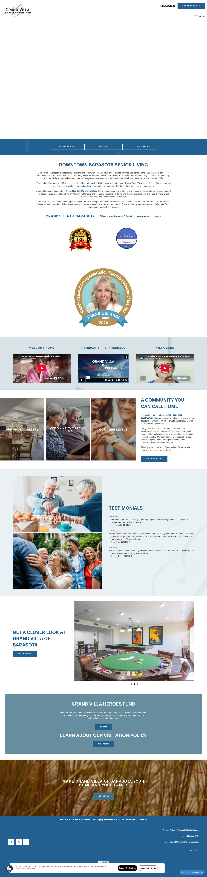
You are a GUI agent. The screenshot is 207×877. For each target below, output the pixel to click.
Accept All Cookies (127, 868)
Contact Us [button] (103, 796)
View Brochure (67, 146)
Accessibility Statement (188, 830)
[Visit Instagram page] (19, 842)
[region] (87, 868)
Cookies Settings (148, 868)
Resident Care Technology (84, 190)
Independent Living (95, 183)
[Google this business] (26, 842)
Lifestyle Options (140, 146)
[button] (191, 6)
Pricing (103, 146)
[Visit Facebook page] (11, 842)
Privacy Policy (169, 830)
